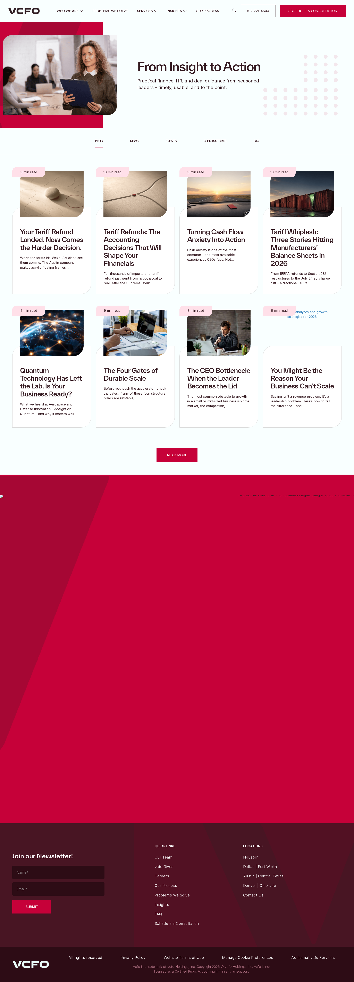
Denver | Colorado (259, 885)
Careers (162, 876)
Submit (32, 907)
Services (145, 11)
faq (256, 141)
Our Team (164, 857)
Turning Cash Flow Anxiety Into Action (216, 235)
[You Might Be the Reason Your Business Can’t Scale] (302, 332)
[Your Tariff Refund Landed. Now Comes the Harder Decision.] (52, 194)
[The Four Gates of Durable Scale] (135, 332)
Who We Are (67, 11)
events (171, 141)
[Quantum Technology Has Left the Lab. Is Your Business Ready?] (52, 332)
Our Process (207, 11)
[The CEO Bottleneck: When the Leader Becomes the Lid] (219, 332)
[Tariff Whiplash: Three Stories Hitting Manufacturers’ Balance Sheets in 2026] (302, 194)
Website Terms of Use (184, 957)
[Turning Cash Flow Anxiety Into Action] (219, 194)
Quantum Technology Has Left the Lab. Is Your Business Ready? (51, 382)
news (134, 141)
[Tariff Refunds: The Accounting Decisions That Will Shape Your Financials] (135, 194)
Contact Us (253, 895)
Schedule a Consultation (177, 923)
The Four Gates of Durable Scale (130, 374)
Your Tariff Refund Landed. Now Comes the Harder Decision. (51, 239)
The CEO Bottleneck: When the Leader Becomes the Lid (218, 378)
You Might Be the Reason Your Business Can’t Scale (302, 378)
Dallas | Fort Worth (260, 866)
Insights (174, 11)
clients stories (215, 141)
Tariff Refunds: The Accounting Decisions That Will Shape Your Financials (133, 247)
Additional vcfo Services (313, 957)
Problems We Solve (110, 11)
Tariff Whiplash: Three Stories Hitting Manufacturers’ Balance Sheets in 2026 (302, 247)
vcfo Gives (164, 866)
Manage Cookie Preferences (247, 957)
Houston (251, 857)
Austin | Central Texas (263, 876)
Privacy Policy (132, 957)
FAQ (158, 914)
